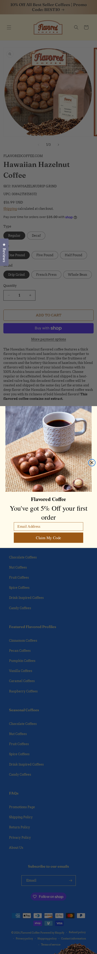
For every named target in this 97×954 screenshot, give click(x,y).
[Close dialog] (91, 462)
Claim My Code (48, 537)
